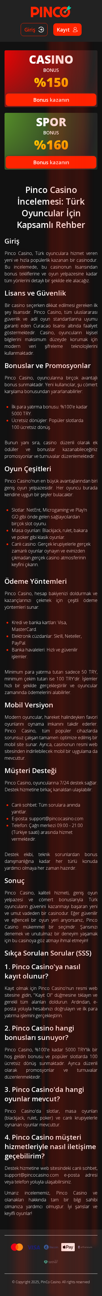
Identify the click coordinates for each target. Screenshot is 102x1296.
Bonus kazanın (51, 99)
